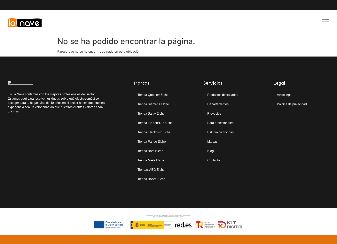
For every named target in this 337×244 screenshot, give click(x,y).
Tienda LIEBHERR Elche (155, 123)
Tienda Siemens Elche (153, 104)
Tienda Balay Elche (151, 113)
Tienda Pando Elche (151, 141)
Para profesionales (220, 123)
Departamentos (218, 104)
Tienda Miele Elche (150, 160)
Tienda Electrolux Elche (153, 132)
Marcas (212, 141)
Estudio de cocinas (220, 132)
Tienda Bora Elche (150, 151)
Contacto (213, 160)
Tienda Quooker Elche (152, 94)
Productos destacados (222, 94)
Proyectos (214, 113)
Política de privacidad (292, 104)
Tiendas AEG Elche (151, 169)
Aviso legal (284, 94)
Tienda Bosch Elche (151, 179)
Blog (210, 151)
